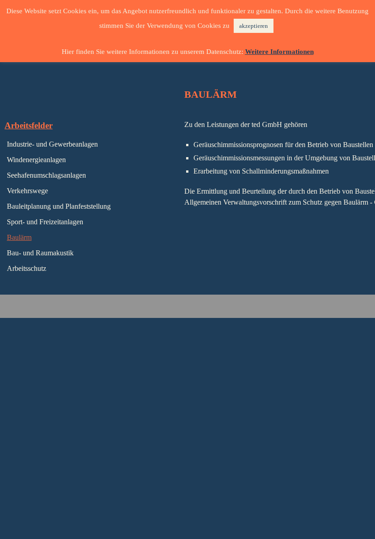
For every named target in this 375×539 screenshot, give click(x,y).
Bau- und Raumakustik (40, 253)
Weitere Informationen (279, 51)
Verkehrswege (27, 191)
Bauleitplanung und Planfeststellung (59, 206)
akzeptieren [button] (253, 25)
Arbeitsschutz (26, 268)
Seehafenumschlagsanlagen (46, 175)
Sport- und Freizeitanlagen (45, 222)
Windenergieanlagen (36, 160)
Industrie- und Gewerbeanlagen (52, 144)
